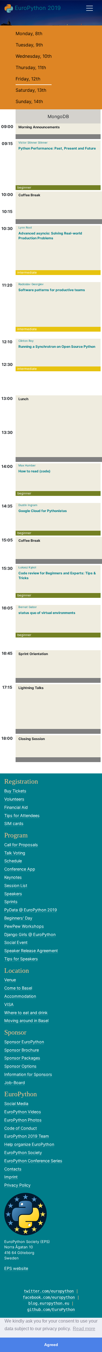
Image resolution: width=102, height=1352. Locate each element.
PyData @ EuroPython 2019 (30, 909)
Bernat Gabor (27, 607)
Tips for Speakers (21, 958)
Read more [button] (84, 1328)
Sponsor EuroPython (24, 1041)
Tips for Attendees (22, 815)
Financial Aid (16, 807)
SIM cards (14, 823)
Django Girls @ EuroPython (30, 934)
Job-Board (14, 1082)
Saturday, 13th (31, 90)
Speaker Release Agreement (31, 950)
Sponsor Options (20, 1066)
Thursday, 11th (31, 67)
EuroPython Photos (23, 1120)
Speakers (13, 893)
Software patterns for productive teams (51, 290)
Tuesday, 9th (29, 45)
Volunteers (14, 799)
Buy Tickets (15, 790)
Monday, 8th (29, 33)
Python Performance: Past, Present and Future (57, 148)
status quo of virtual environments (46, 613)
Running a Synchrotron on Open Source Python (56, 346)
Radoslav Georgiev (31, 284)
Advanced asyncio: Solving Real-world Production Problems (50, 235)
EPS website (16, 1268)
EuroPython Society (23, 1152)
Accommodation (20, 996)
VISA (9, 1004)
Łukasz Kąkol (27, 567)
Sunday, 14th (29, 101)
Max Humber (27, 465)
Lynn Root (25, 227)
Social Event (15, 942)
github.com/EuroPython (51, 1309)
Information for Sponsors (28, 1074)
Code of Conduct (20, 1128)
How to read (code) (34, 471)
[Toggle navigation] (89, 8)
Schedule (13, 860)
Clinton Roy (26, 340)
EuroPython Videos (22, 1111)
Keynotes (13, 877)
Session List (15, 885)
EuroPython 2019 (37, 8)
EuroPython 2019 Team (26, 1136)
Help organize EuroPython (29, 1144)
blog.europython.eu (48, 1303)
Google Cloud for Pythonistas (42, 511)
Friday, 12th (28, 79)
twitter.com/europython (49, 1291)
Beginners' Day (18, 918)
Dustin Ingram (27, 505)
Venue (10, 979)
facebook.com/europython (49, 1297)
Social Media (16, 1103)
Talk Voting (14, 852)
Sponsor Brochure (21, 1050)
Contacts (13, 1169)
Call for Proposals (21, 844)
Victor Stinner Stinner (33, 142)
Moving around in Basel (26, 1020)
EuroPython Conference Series (33, 1160)
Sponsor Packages (22, 1057)
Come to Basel (18, 988)
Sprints (11, 901)
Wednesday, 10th (34, 56)
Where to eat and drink (26, 1012)
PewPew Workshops (24, 926)
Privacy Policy (17, 1185)
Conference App (19, 869)
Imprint (11, 1176)
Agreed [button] (51, 1344)
